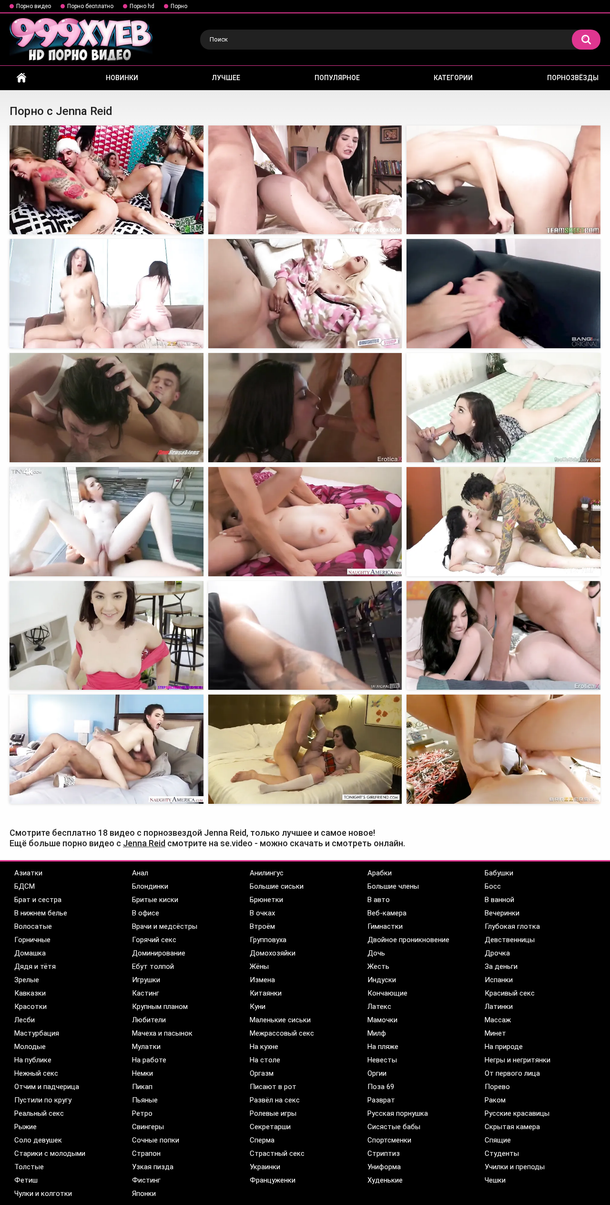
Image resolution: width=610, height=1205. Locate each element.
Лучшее (226, 78)
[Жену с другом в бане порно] (106, 749)
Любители (149, 1020)
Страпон (146, 1153)
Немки (142, 1073)
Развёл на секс (275, 1100)
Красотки (30, 1006)
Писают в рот (273, 1086)
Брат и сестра (37, 899)
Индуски (381, 980)
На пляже (382, 1046)
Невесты (382, 1060)
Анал (140, 873)
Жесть (378, 966)
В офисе (145, 913)
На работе (149, 1060)
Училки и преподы (515, 1167)
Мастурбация (36, 1033)
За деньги (501, 966)
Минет (495, 1033)
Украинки (265, 1167)
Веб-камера (387, 913)
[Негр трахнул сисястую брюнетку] (305, 180)
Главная (21, 78)
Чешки (495, 1180)
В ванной (499, 899)
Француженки (272, 1180)
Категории (453, 78)
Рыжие (25, 1126)
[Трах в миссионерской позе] (305, 293)
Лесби (24, 1020)
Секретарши (270, 1126)
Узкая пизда (152, 1167)
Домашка (30, 953)
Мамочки (382, 1020)
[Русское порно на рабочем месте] (503, 407)
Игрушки (146, 980)
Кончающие (387, 993)
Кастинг (145, 993)
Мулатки (146, 1046)
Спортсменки (389, 1140)
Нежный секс (36, 1073)
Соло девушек (38, 1140)
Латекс (379, 1006)
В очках (262, 913)
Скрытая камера (512, 1126)
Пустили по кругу (42, 1100)
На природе (504, 1046)
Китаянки (266, 993)
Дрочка (497, 953)
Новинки (122, 78)
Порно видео (33, 6)
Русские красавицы (517, 1113)
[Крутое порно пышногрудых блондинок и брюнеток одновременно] (503, 635)
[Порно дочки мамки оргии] (106, 180)
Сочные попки (155, 1140)
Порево (497, 1086)
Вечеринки (502, 913)
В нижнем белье (40, 913)
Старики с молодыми (49, 1153)
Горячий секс (154, 939)
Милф (376, 1033)
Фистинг (146, 1180)
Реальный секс (39, 1113)
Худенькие (385, 1180)
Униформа (384, 1167)
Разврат (381, 1100)
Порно (179, 6)
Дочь (376, 953)
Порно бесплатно (90, 6)
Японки (144, 1193)
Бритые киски (155, 899)
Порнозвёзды (573, 78)
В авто (378, 899)
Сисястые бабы (393, 1126)
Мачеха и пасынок (162, 1033)
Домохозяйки (272, 953)
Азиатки (28, 873)
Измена (262, 980)
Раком (495, 1100)
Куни (257, 1006)
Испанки (499, 980)
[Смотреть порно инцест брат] (503, 293)
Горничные (32, 939)
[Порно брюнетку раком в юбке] (503, 521)
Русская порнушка (397, 1113)
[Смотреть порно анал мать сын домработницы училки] (503, 180)
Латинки (499, 1006)
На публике (32, 1060)
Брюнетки (266, 899)
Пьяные (145, 1100)
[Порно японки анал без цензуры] (305, 407)
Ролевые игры (273, 1113)
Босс (493, 886)
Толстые (29, 1167)
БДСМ (24, 886)
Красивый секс (510, 993)
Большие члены (393, 886)
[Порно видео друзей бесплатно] (106, 407)
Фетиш (26, 1180)
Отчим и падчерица (46, 1086)
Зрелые (26, 980)
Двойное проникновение (408, 939)
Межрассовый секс (282, 1033)
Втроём (262, 926)
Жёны (259, 966)
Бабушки (499, 873)
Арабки (379, 873)
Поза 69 (380, 1086)
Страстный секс (277, 1153)
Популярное (337, 78)
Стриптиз (383, 1153)
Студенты (502, 1153)
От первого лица (512, 1073)
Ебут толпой (153, 966)
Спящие (498, 1140)
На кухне (264, 1046)
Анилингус (267, 873)
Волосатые (33, 926)
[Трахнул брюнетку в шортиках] (305, 521)
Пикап (142, 1086)
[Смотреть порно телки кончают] (106, 521)
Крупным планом (160, 1006)
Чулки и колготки (43, 1193)
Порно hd (142, 6)
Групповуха (268, 939)
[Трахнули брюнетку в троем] (305, 635)
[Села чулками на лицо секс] (305, 749)
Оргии (376, 1073)
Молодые (30, 1046)
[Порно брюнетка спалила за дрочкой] (106, 635)
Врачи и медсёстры (164, 926)
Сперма (262, 1140)
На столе (265, 1060)
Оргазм (262, 1073)
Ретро (142, 1113)
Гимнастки (385, 926)
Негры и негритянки (517, 1060)
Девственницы (510, 939)
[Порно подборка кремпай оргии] (106, 293)
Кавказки (30, 993)
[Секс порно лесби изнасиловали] (503, 749)
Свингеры (148, 1126)
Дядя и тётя (35, 966)
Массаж (498, 1020)
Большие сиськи (277, 886)
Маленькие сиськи (280, 1020)
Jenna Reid (144, 843)
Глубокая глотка (512, 926)
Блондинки (150, 886)
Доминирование (158, 953)
